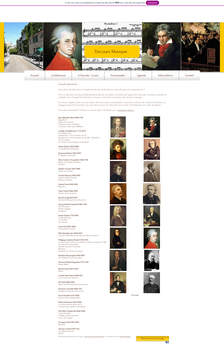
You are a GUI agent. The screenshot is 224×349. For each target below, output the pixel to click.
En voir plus (135, 295)
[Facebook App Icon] (167, 341)
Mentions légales (124, 336)
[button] (58, 75)
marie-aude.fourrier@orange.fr (94, 336)
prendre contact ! (126, 110)
